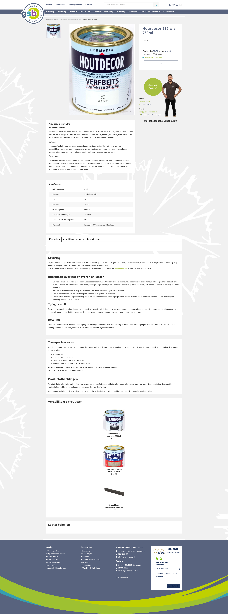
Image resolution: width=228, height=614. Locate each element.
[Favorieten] (174, 5)
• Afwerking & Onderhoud (90, 568)
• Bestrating (85, 551)
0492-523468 (123, 554)
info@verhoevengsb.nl (148, 112)
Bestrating (62, 12)
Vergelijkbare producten (73, 239)
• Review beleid (52, 557)
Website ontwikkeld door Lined (114, 613)
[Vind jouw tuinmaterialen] (155, 4)
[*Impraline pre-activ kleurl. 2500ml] (114, 457)
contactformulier (121, 269)
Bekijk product (114, 443)
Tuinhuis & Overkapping (103, 12)
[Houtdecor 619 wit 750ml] (101, 69)
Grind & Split (85, 12)
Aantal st (145, 40)
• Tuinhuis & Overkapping (90, 559)
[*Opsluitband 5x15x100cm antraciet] (114, 492)
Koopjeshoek (168, 12)
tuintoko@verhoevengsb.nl (128, 571)
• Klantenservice (52, 559)
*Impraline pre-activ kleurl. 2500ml (114, 470)
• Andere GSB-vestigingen (56, 568)
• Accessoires (86, 565)
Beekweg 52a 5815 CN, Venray (129, 565)
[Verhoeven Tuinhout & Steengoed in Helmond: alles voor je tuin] (33, 13)
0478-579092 (123, 568)
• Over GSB (50, 565)
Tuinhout (73, 12)
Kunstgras (133, 12)
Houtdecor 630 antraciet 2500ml (114, 435)
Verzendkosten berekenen (153, 58)
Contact (89, 4)
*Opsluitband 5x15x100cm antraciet (114, 506)
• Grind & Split (86, 554)
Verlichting (121, 12)
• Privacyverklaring (53, 562)
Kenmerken (54, 239)
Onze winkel (60, 4)
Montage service (75, 4)
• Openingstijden (52, 551)
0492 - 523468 (144, 101)
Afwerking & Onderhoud (150, 12)
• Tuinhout (85, 557)
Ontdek (49, 4)
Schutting (50, 12)
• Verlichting (85, 562)
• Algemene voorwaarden (55, 554)
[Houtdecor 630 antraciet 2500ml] (114, 421)
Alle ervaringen (173, 586)
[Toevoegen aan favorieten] (161, 63)
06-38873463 (123, 578)
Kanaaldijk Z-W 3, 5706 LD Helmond (131, 551)
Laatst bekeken (94, 239)
